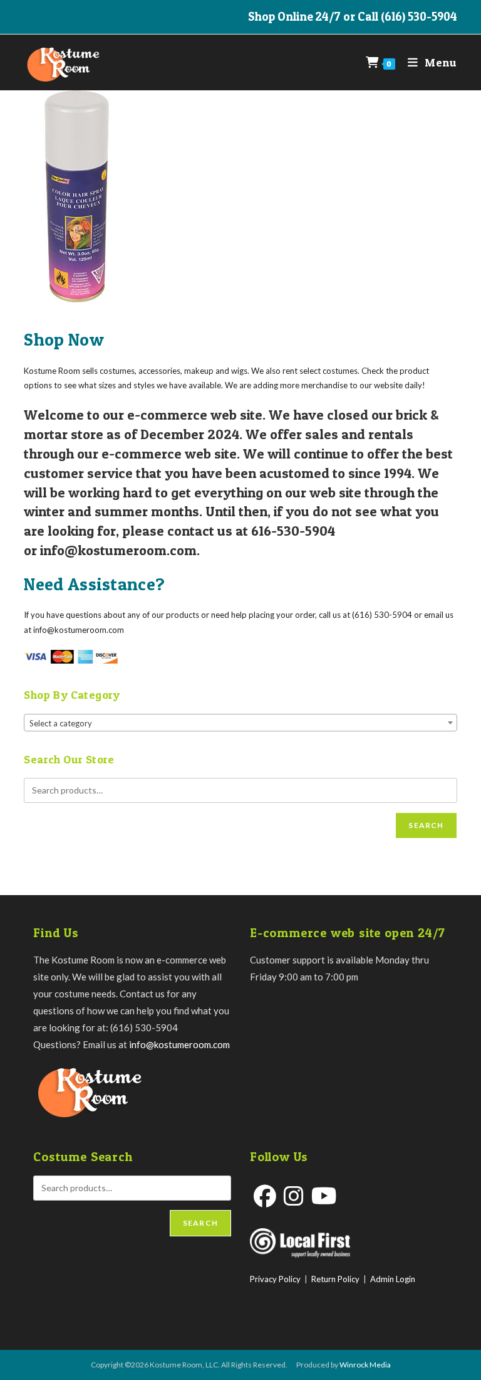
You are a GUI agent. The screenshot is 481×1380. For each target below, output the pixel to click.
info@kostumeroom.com (179, 1044)
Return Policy (335, 1279)
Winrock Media (365, 1364)
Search (425, 825)
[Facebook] (265, 1196)
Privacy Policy (275, 1279)
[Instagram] (294, 1196)
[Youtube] (324, 1196)
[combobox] (240, 722)
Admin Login (392, 1279)
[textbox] (240, 723)
